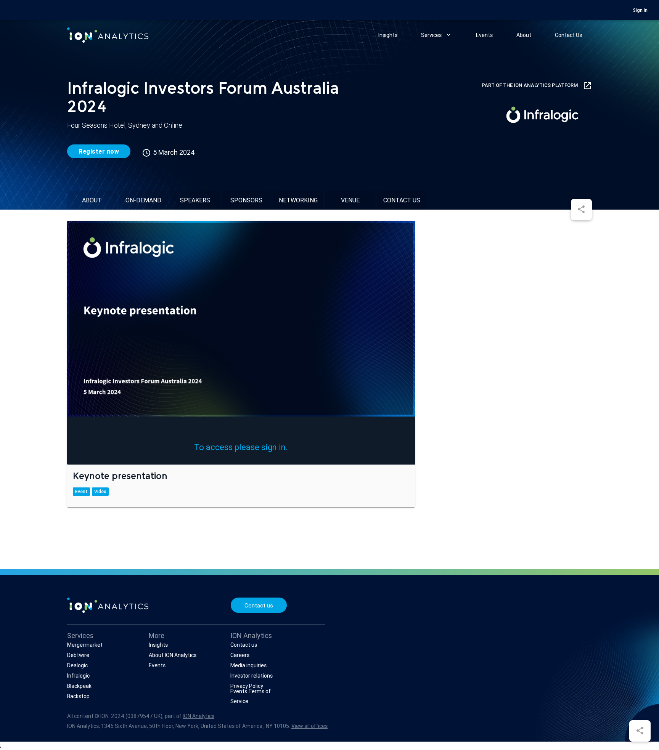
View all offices (309, 726)
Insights (387, 35)
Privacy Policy (246, 686)
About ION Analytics (172, 655)
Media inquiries (248, 665)
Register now (99, 151)
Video (100, 491)
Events (484, 35)
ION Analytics (198, 716)
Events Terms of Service (250, 696)
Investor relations (251, 675)
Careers (239, 655)
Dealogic (77, 665)
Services (436, 34)
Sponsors (246, 200)
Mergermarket (85, 644)
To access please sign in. (241, 447)
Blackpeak (79, 686)
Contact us (401, 200)
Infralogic (78, 675)
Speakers (195, 200)
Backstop (78, 696)
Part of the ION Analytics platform (537, 85)
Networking (298, 200)
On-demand (143, 200)
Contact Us (568, 35)
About (523, 35)
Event (81, 491)
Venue (350, 200)
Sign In (640, 10)
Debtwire (78, 655)
